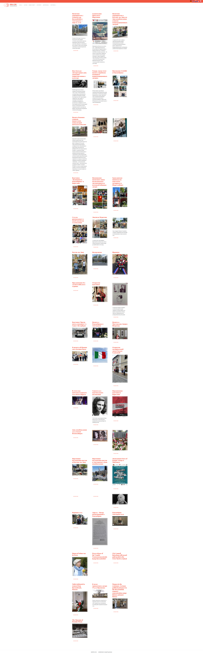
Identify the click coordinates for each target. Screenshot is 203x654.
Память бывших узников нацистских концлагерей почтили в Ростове (79, 120)
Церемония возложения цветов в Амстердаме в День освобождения (99, 461)
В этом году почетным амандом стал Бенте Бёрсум (79, 392)
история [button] (39, 4)
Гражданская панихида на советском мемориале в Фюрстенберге (117, 181)
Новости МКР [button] (32, 4)
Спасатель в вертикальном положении (97, 392)
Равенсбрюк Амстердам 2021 (118, 513)
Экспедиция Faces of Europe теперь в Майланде (119, 460)
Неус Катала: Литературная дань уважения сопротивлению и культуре (79, 74)
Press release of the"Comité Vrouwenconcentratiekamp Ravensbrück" (99, 556)
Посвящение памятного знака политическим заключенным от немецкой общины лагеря (99, 182)
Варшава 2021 (77, 513)
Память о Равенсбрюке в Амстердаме (97, 324)
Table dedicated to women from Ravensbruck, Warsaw (78, 586)
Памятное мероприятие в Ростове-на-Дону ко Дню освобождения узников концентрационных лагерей (119, 19)
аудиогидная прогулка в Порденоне (97, 15)
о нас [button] (20, 4)
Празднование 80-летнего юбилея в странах (79, 284)
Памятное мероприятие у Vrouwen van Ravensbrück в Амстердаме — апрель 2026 (77, 18)
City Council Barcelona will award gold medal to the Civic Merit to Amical (119, 556)
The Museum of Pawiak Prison (77, 621)
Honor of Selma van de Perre (79, 554)
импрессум (94, 652)
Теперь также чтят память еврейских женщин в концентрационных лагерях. (99, 74)
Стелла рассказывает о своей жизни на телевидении (78, 220)
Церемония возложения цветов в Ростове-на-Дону (79, 460)
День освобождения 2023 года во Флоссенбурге (79, 431)
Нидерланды (97, 252)
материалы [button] (46, 4)
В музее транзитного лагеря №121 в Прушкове (99, 586)
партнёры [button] (52, 4)
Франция (115, 252)
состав (25, 4)
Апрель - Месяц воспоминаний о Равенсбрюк (98, 514)
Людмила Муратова (99, 217)
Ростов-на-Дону (78, 252)
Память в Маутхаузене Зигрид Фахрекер (119, 324)
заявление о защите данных (105, 652)
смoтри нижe (75, 50)
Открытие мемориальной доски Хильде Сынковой (117, 350)
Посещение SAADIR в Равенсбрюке (119, 72)
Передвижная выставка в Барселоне (117, 392)
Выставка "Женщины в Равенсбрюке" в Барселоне (78, 180)
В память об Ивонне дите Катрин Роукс (79, 348)
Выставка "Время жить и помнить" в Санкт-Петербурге (79, 324)
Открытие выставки (96, 284)
